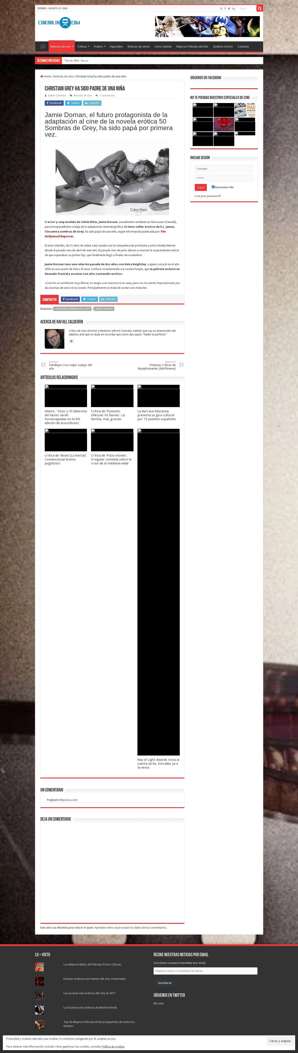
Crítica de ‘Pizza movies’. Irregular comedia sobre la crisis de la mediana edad (111, 459)
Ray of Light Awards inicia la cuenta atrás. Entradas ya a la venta (158, 763)
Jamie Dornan (104, 308)
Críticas (82, 46)
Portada (43, 46)
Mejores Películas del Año (192, 46)
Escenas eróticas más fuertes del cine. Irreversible (94, 978)
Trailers (98, 46)
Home (47, 76)
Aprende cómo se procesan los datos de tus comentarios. (131, 927)
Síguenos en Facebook (205, 78)
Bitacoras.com (68, 800)
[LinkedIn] (233, 8)
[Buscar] (260, 8)
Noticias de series (139, 46)
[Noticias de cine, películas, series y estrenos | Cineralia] (59, 22)
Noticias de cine (60, 46)
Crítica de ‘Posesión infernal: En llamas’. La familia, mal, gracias (108, 415)
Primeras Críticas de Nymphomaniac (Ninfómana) (157, 365)
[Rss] (221, 8)
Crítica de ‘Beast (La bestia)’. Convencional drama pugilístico (66, 459)
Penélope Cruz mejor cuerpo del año (70, 365)
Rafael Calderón (57, 95)
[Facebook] (225, 8)
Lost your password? (208, 196)
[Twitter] (229, 8)
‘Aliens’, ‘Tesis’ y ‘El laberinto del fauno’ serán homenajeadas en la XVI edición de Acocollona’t (66, 417)
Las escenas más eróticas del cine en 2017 (89, 993)
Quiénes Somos (223, 46)
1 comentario (107, 95)
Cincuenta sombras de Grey (72, 308)
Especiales (116, 46)
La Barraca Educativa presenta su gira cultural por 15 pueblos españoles (156, 415)
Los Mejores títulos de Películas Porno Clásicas (92, 964)
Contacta (243, 46)
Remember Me (224, 187)
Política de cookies (113, 1046)
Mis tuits (159, 1003)
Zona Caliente (163, 46)
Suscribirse (164, 983)
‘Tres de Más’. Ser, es (76, 60)
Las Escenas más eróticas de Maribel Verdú (90, 1007)
